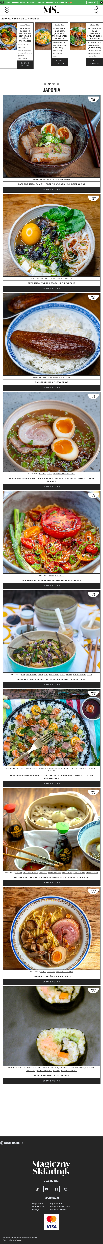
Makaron (47, 179)
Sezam (69, 674)
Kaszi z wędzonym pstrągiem (51, 1075)
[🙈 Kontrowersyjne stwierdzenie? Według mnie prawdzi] (25, 1151)
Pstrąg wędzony (69, 1070)
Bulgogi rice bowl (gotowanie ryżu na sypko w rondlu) (26, 33)
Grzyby (18, 872)
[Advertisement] (51, 1115)
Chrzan (21, 1068)
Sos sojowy (62, 278)
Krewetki (43, 872)
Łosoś (50, 768)
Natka (81, 1068)
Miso (55, 179)
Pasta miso (50, 278)
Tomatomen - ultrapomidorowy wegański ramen (51, 580)
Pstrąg (56, 1070)
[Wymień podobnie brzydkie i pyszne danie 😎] (60, 1151)
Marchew (73, 1068)
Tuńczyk (51, 771)
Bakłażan (47, 377)
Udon (89, 674)
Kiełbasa (51, 971)
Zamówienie (38, 1207)
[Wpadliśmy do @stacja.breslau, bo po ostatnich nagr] (8, 1151)
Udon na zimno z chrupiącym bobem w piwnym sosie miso (51, 679)
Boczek (42, 474)
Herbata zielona (24, 768)
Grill (61, 24)
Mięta (57, 768)
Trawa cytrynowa (87, 768)
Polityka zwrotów (58, 1210)
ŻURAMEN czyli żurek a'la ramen (52, 976)
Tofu (71, 278)
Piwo (62, 674)
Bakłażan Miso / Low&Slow (51, 382)
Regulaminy (55, 1204)
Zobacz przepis (26, 62)
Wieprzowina (64, 179)
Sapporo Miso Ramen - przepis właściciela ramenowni (51, 184)
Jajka (43, 971)
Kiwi (35, 768)
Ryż (29, 24)
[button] (45, 84)
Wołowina (96, 27)
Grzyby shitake (30, 872)
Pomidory (59, 575)
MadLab (18, 1240)
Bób (23, 674)
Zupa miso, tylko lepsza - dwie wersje (51, 283)
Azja (24, 24)
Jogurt (46, 1068)
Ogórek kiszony (44, 1070)
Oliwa (63, 768)
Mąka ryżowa (54, 872)
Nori (46, 674)
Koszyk (35, 1210)
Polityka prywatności (60, 1207)
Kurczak (61, 27)
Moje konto (37, 1204)
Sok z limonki (79, 674)
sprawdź (92, 3)
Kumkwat (42, 768)
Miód (40, 674)
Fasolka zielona (34, 1068)
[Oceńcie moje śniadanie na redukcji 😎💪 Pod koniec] (77, 1151)
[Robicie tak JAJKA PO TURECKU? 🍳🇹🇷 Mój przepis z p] (43, 1151)
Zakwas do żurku (64, 971)
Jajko (49, 474)
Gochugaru (31, 674)
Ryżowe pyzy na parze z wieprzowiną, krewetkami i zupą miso (52, 877)
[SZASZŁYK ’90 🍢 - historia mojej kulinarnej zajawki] (94, 1151)
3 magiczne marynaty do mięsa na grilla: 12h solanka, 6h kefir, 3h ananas (61, 38)
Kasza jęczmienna (59, 1068)
